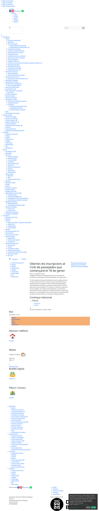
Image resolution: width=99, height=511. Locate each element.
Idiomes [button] (13, 13)
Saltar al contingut (7, 2)
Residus (13, 458)
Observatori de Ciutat (17, 453)
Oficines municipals (16, 435)
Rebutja (88, 507)
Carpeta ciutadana (16, 442)
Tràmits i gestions (16, 439)
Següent (16, 366)
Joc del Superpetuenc (17, 460)
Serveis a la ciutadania (17, 437)
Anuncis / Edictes (16, 425)
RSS (12, 275)
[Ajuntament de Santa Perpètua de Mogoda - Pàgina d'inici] (15, 30)
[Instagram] (17, 11)
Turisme (13, 456)
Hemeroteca (14, 276)
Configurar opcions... (75, 507)
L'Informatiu (14, 271)
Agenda (13, 266)
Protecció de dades (58, 490)
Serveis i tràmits (13, 434)
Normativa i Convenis (17, 429)
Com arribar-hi (15, 462)
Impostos (14, 446)
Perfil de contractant (17, 427)
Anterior (11, 366)
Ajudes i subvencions (17, 441)
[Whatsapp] (22, 11)
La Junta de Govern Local (18, 411)
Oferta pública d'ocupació (18, 432)
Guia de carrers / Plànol (17, 463)
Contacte (11, 9)
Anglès (15, 18)
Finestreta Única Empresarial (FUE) (20, 449)
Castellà (16, 16)
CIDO (12, 430)
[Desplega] (19, 259)
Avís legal (55, 492)
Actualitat (15, 259)
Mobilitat (13, 455)
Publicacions (14, 324)
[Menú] (1, 35)
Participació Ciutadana (17, 413)
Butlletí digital (15, 273)
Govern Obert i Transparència (19, 416)
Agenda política (15, 319)
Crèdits (55, 487)
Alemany (16, 20)
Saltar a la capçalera (7, 1)
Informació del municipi (17, 467)
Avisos (13, 321)
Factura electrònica (16, 448)
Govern (13, 408)
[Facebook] (10, 11)
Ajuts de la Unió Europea (18, 418)
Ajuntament (12, 406)
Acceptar (93, 507)
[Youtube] (13, 11)
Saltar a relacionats (7, 4)
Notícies (24, 259)
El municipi (12, 451)
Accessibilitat (56, 494)
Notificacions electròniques (18, 444)
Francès (16, 21)
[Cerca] (83, 28)
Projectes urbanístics (17, 423)
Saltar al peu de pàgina (8, 6)
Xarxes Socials (15, 268)
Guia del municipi (16, 465)
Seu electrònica (15, 420)
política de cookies (83, 504)
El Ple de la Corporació (17, 409)
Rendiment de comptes (17, 415)
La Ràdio (13, 270)
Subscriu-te (12, 378)
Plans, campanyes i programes (19, 422)
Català (15, 15)
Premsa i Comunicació (17, 263)
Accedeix (11, 340)
